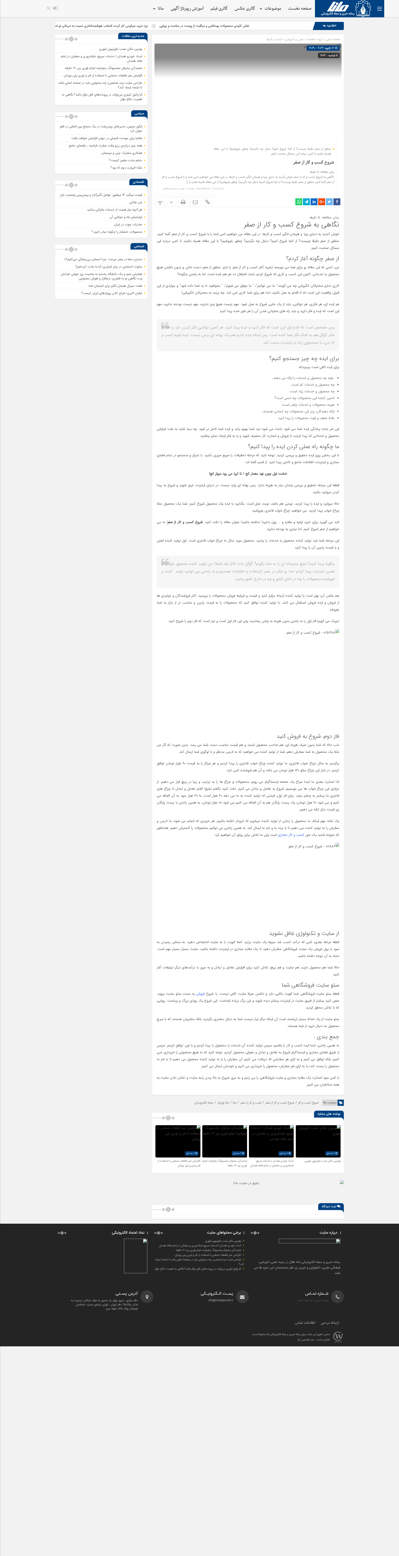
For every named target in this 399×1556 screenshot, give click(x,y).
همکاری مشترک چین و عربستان (121, 152)
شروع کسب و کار (308, 1102)
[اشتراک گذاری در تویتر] (329, 201)
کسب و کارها (274, 39)
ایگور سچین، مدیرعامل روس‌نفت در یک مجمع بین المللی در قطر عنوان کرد (101, 129)
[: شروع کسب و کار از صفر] (195, 201)
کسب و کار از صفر (251, 1102)
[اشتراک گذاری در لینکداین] (314, 201)
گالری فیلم (219, 9)
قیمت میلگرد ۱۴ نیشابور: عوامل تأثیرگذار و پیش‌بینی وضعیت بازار (101, 194)
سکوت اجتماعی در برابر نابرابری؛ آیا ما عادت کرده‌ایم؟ (108, 266)
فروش (200, 994)
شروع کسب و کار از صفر (313, 162)
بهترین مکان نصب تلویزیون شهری (323, 1161)
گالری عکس (245, 9)
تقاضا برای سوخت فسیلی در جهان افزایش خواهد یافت (106, 138)
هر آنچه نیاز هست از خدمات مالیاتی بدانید (114, 209)
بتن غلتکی (135, 202)
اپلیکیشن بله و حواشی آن (126, 217)
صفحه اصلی (332, 39)
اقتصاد (310, 39)
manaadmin (203, 188)
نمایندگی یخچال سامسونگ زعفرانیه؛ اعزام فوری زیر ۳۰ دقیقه (103, 68)
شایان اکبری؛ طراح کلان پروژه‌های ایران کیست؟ (111, 293)
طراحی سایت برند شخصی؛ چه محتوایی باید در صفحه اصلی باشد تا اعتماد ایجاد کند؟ (100, 85)
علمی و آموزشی (294, 39)
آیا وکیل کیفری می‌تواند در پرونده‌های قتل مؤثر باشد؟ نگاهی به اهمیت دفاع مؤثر (102, 97)
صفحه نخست (299, 9)
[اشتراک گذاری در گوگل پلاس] (321, 201)
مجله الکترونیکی (204, 1102)
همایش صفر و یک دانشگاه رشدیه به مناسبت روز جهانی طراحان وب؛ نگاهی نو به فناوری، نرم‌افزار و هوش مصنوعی (101, 276)
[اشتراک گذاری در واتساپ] (298, 201)
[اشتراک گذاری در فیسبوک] (336, 201)
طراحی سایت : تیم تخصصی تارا (314, 1340)
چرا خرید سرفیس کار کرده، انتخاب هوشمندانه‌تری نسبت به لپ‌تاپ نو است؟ (151, 25)
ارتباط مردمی (330, 1322)
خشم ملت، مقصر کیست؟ (125, 160)
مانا (235, 1102)
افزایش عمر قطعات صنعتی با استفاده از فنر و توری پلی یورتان (179, 1163)
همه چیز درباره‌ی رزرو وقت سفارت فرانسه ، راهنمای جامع (105, 145)
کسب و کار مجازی (291, 835)
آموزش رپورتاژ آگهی (187, 9)
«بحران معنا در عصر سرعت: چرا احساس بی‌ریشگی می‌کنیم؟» (103, 259)
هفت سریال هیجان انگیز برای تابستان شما (115, 285)
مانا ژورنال (223, 1102)
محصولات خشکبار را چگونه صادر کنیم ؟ (117, 231)
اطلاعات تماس (305, 1322)
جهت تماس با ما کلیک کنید (313, 1300)
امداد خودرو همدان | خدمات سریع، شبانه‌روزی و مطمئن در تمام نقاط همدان (272, 1163)
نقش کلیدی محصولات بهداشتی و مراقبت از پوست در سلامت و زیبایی (257, 25)
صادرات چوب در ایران (128, 224)
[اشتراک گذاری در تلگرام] (306, 201)
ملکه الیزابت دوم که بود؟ (126, 167)
